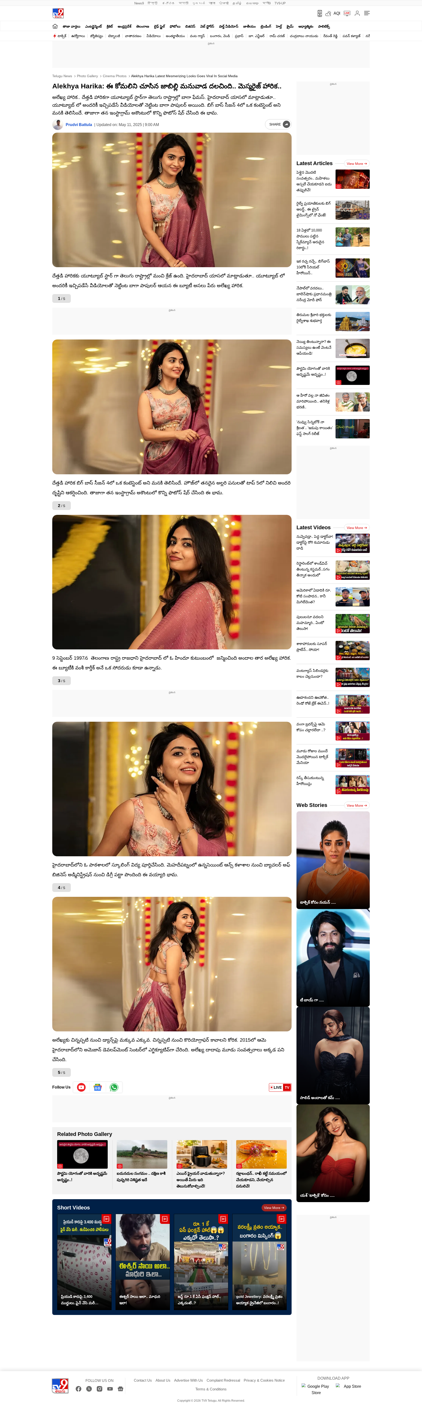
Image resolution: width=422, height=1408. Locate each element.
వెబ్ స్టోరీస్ (207, 26)
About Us (163, 1380)
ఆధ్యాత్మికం (305, 26)
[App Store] (350, 1389)
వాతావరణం (133, 36)
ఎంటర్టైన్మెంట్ (93, 26)
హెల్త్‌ (279, 26)
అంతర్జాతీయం (175, 36)
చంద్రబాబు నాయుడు (304, 36)
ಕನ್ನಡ (168, 3)
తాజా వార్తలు (71, 26)
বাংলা (212, 3)
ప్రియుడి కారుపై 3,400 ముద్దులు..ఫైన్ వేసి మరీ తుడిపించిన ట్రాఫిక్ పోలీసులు (82, 1300)
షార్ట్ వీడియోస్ (228, 26)
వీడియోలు (154, 36)
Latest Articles (314, 163)
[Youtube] (81, 1087)
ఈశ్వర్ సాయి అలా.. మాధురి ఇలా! (139, 1299)
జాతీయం (249, 26)
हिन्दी (153, 3)
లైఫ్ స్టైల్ (159, 26)
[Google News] (120, 1389)
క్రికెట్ (110, 26)
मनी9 (267, 3)
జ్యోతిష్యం (96, 36)
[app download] (318, 13)
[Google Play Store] (316, 1389)
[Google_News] (98, 1087)
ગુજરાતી (198, 3)
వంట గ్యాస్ (197, 36)
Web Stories (311, 805)
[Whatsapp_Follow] (114, 1087)
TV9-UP (280, 3)
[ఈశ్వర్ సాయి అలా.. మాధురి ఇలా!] (143, 1262)
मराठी (183, 3)
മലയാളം (252, 3)
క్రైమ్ (290, 26)
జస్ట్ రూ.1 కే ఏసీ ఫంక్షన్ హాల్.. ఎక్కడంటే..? (199, 1299)
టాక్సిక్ (62, 36)
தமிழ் (237, 3)
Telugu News (62, 76)
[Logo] (58, 13)
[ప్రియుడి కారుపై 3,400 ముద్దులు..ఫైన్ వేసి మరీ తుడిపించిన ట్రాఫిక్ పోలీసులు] (84, 1262)
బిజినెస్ (190, 26)
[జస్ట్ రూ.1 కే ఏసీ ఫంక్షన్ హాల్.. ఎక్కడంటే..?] (201, 1262)
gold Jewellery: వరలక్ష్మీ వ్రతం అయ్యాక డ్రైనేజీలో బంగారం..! (259, 1299)
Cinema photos (114, 76)
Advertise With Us (188, 1380)
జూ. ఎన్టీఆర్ (256, 36)
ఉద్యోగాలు (78, 36)
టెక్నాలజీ (114, 36)
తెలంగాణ (142, 26)
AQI (337, 13)
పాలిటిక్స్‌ (324, 26)
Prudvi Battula (79, 125)
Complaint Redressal (223, 1380)
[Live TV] (345, 13)
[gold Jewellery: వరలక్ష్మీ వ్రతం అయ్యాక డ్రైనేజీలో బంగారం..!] (259, 1262)
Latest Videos (313, 527)
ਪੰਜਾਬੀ (224, 3)
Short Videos (73, 1208)
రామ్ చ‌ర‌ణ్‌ (277, 36)
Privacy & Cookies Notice (264, 1380)
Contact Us (143, 1380)
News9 (139, 3)
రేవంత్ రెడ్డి (330, 36)
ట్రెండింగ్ (266, 26)
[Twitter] (89, 1389)
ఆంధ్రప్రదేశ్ (124, 26)
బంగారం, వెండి (220, 36)
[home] (55, 26)
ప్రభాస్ (239, 36)
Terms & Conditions (211, 1389)
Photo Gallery (87, 76)
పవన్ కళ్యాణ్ (351, 36)
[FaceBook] (78, 1389)
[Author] (57, 124)
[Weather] (328, 13)
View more (272, 1208)
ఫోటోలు (175, 26)
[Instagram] (99, 1389)
